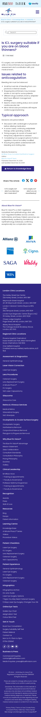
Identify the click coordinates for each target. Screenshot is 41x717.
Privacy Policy (10, 708)
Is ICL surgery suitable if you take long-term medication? (12, 191)
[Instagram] (8, 646)
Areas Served (30, 710)
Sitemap (22, 710)
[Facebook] (16, 646)
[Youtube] (12, 646)
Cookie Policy (30, 708)
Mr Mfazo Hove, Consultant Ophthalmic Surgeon (18, 154)
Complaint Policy (12, 710)
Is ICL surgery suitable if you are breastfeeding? (30, 191)
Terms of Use (20, 708)
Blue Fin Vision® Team (9, 158)
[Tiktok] (4, 646)
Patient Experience (11, 564)
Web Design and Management (15, 712)
